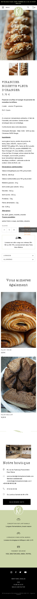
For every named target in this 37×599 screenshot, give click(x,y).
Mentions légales (18, 579)
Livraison (7, 255)
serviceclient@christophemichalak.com (20, 476)
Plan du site (18, 584)
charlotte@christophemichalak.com (19, 481)
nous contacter (18, 587)
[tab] (18, 256)
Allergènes (8, 259)
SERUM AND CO (24, 593)
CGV (18, 582)
